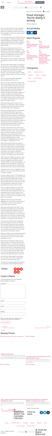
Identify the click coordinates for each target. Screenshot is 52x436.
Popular (9, 2)
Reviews (44, 75)
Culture (37, 75)
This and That (31, 81)
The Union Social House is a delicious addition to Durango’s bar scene (37, 400)
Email (2, 306)
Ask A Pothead (37, 78)
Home (29, 72)
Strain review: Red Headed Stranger (44, 46)
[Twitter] (31, 32)
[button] (26, 7)
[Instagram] (35, 32)
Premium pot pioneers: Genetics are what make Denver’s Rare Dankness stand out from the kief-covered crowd (45, 58)
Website (3, 311)
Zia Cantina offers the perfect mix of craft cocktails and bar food (38, 357)
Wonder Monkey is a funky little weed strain (33, 46)
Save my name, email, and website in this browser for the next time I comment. (11, 319)
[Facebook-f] (28, 32)
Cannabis (30, 75)
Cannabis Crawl (38, 72)
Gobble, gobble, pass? (7, 354)
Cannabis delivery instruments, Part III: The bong (33, 57)
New (3, 2)
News (29, 78)
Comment (4, 283)
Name (3, 300)
